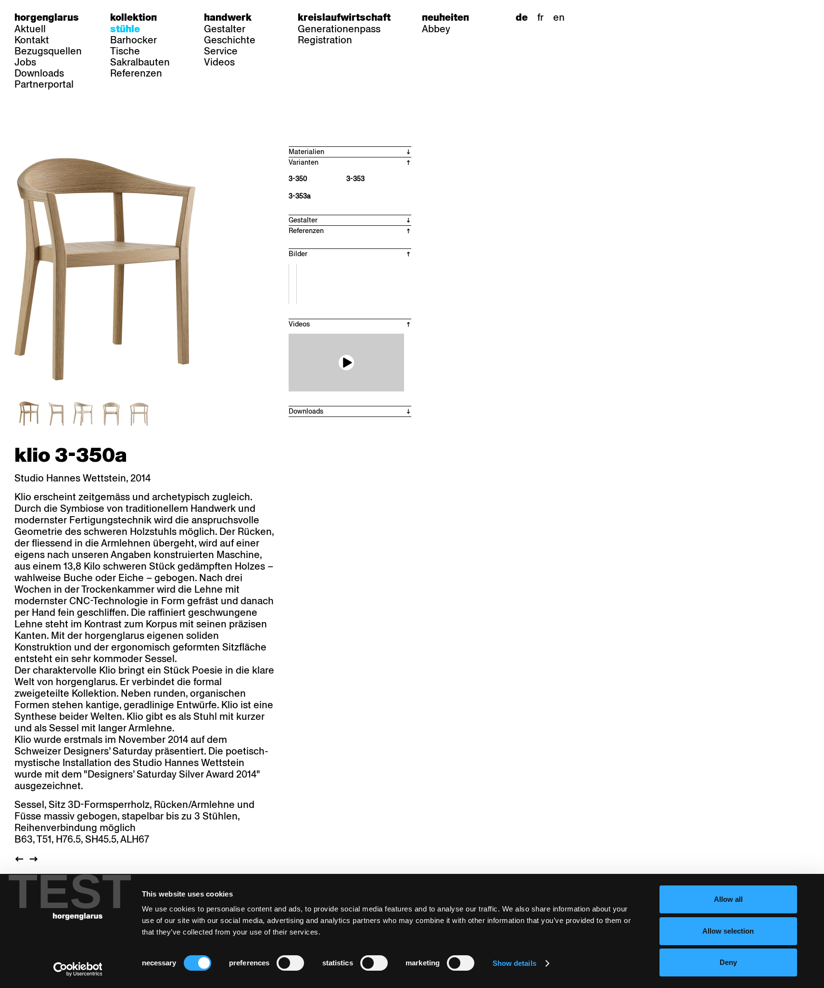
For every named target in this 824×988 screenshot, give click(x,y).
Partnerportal (44, 84)
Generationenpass (339, 29)
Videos (219, 62)
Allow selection (728, 931)
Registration (325, 40)
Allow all (728, 899)
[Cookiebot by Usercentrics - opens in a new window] (78, 969)
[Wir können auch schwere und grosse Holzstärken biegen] (346, 362)
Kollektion (133, 17)
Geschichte (229, 40)
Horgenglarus (46, 17)
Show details (514, 963)
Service (221, 51)
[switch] (290, 963)
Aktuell (30, 29)
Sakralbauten (140, 62)
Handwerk (228, 17)
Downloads (39, 73)
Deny (728, 962)
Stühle (125, 29)
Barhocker (133, 40)
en (559, 17)
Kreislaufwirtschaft (344, 17)
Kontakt (31, 40)
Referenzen (136, 73)
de (522, 17)
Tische (125, 51)
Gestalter (224, 29)
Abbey (436, 29)
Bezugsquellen (48, 51)
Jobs (25, 62)
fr (540, 17)
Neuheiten (445, 17)
